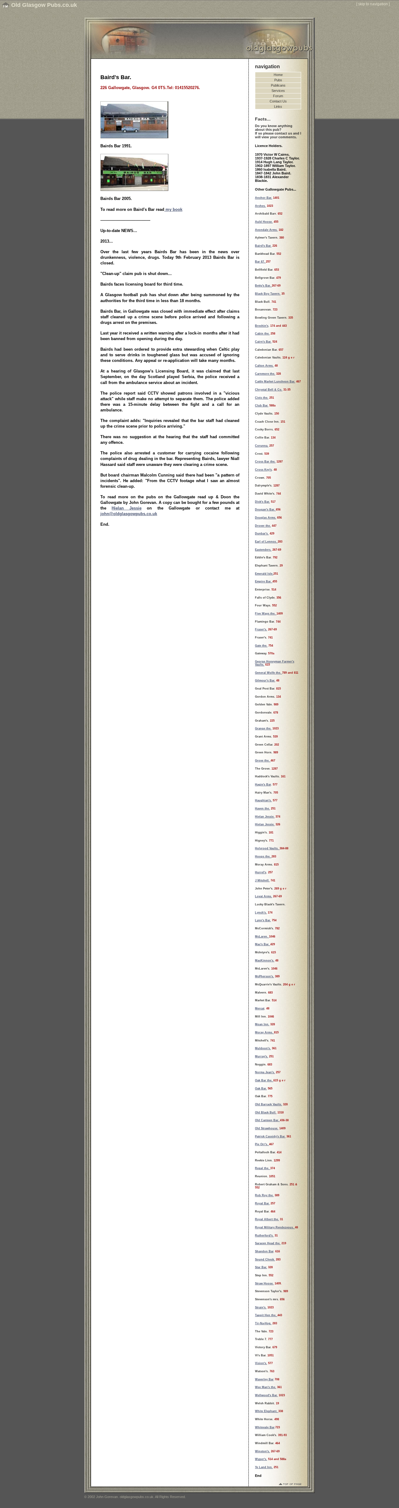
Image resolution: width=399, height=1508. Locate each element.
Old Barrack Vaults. (268, 1104)
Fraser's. (261, 629)
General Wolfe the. (268, 672)
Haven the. (262, 808)
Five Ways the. (265, 613)
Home (278, 75)
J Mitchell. (262, 880)
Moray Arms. (264, 1032)
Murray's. (261, 1056)
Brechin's (261, 325)
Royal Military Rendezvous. (275, 1227)
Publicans (278, 85)
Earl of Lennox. (266, 541)
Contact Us (278, 101)
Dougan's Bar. (265, 509)
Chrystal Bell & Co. (268, 389)
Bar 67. (260, 261)
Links (278, 106)
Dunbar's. (262, 533)
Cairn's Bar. (263, 341)
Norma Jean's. (265, 1072)
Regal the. (262, 1168)
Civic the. (261, 397)
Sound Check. (265, 1259)
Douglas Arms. (265, 517)
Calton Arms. (264, 365)
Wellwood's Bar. (266, 1395)
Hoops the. (263, 856)
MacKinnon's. (264, 960)
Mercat (259, 1008)
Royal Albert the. (267, 1219)
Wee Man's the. (265, 1387)
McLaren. (262, 936)
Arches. (260, 205)
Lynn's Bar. (263, 920)
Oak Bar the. (264, 1080)
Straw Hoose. (264, 1283)
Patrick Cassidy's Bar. (270, 1136)
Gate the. (261, 645)
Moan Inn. (262, 1024)
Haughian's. (263, 800)
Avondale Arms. (266, 229)
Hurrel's (260, 872)
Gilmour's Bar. (265, 680)
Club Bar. (261, 405)
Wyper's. (261, 1459)
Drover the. (263, 525)
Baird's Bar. (263, 245)
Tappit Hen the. (266, 1315)
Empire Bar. (263, 581)
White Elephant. (266, 1411)
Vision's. (261, 1363)
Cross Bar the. (265, 461)
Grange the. (263, 728)
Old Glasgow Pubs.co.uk (44, 5)
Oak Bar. (261, 1088)
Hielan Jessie (126, 508)
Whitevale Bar (264, 1427)
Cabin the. (262, 333)
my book (173, 209)
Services (278, 90)
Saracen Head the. (268, 1243)
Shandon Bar (264, 1251)
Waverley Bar (264, 1379)
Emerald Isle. (264, 573)
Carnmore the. (265, 373)
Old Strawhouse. (266, 1128)
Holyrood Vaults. (267, 848)
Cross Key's (263, 469)
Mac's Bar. (262, 944)
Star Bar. (261, 1267)
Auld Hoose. (264, 221)
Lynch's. (261, 912)
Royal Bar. (262, 1203)
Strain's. (261, 1307)
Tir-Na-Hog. (263, 1323)
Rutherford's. (264, 1235)
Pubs (278, 80)
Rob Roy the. (264, 1195)
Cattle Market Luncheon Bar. (275, 381)
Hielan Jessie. (265, 816)
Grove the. (263, 760)
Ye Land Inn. (264, 1467)
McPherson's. (264, 976)
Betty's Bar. (263, 285)
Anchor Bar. (263, 197)
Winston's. (262, 1451)
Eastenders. (263, 549)
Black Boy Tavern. (268, 293)
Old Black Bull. (265, 1112)
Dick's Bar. (262, 501)
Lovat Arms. (263, 896)
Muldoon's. (263, 1048)
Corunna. (261, 445)
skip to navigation (373, 4)
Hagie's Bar (263, 784)
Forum (278, 96)
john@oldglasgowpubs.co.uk (128, 513)
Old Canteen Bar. (267, 1120)
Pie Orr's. (262, 1144)
